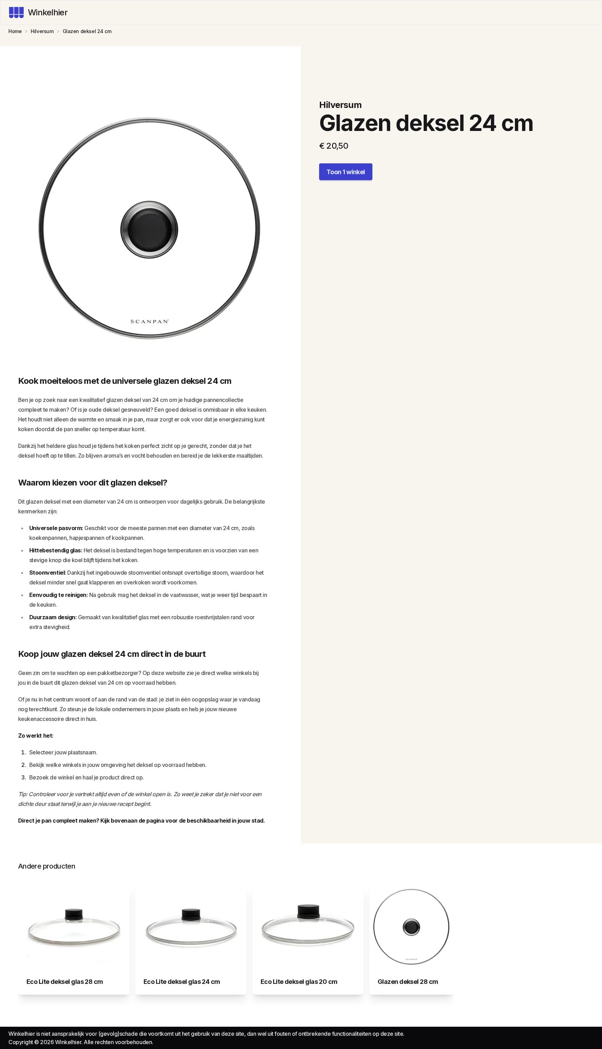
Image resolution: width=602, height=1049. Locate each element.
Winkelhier (48, 12)
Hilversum (42, 31)
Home (15, 31)
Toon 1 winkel (345, 172)
